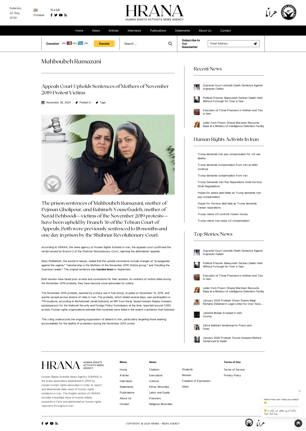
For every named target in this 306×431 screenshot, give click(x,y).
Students (187, 369)
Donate (104, 43)
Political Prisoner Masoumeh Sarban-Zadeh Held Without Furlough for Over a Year (232, 99)
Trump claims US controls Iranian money (223, 214)
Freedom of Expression (196, 380)
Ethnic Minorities (159, 386)
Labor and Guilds (159, 392)
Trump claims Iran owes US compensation (223, 220)
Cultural (154, 381)
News (96, 30)
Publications (158, 30)
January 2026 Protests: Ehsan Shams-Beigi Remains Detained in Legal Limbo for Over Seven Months (232, 302)
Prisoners (155, 398)
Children (154, 369)
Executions (155, 375)
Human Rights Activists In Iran (226, 139)
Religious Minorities (160, 404)
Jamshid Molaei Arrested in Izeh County (222, 314)
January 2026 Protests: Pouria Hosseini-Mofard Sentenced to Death (232, 339)
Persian (38, 15)
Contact (225, 30)
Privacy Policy (232, 375)
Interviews (134, 30)
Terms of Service (234, 369)
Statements (182, 30)
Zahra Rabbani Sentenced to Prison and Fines (227, 327)
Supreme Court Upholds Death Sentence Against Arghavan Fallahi (233, 87)
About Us (205, 30)
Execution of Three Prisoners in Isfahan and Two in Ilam (233, 112)
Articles (114, 30)
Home (79, 30)
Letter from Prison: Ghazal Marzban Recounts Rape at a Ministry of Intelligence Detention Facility (233, 124)
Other (185, 386)
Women (186, 375)
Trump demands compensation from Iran (223, 175)
